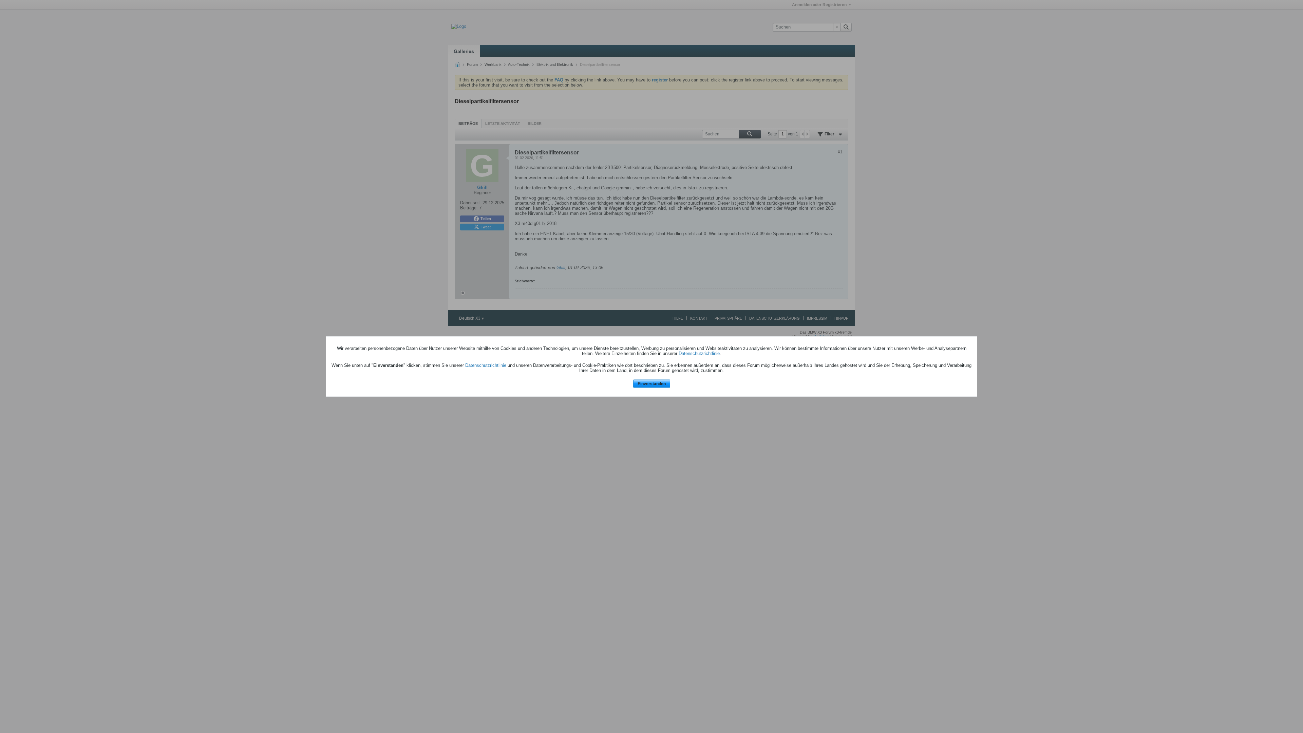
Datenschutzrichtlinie (699, 353)
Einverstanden (652, 383)
